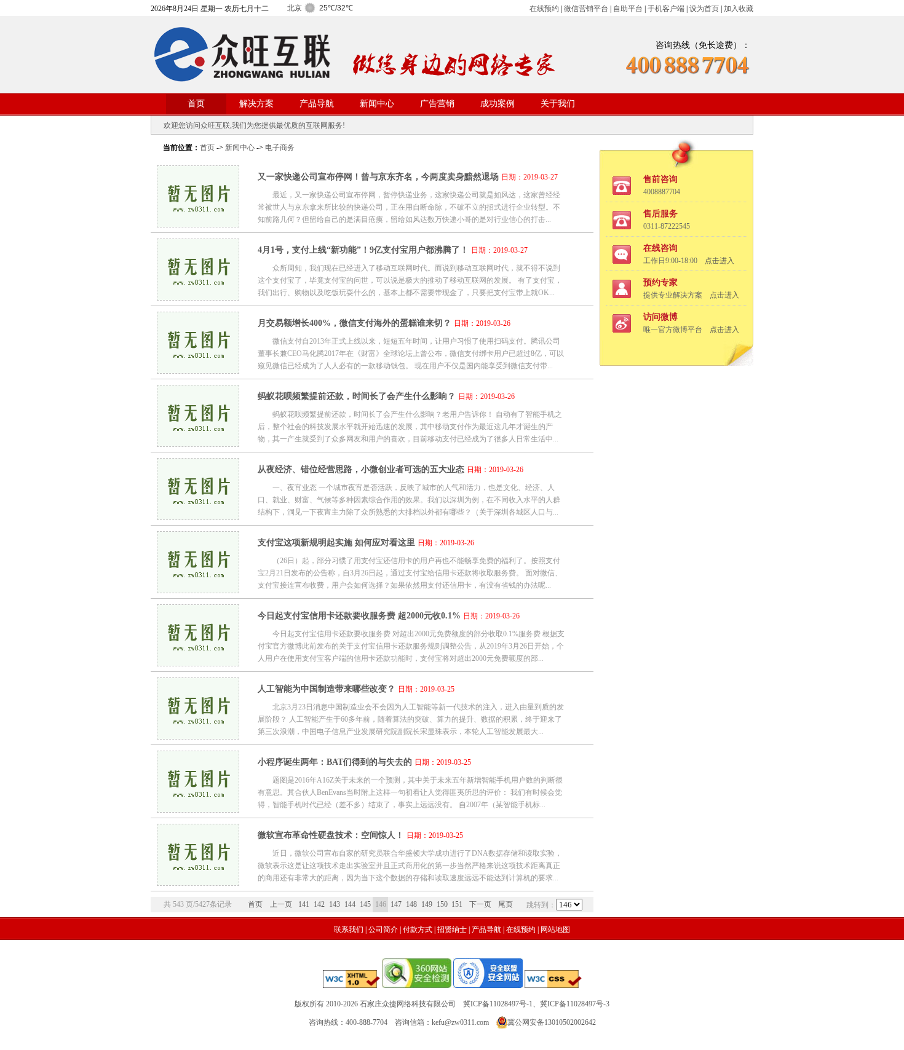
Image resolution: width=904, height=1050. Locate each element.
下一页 (480, 904)
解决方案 (256, 103)
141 (303, 904)
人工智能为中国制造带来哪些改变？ (326, 688)
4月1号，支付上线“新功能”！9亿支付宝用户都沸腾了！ (363, 250)
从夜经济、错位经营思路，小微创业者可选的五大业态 (361, 469)
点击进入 (719, 260)
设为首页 (704, 8)
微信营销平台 (586, 8)
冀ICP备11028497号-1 (498, 1004)
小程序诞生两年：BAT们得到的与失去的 (335, 762)
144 (349, 904)
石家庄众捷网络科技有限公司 (408, 1004)
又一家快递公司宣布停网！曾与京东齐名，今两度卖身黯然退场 (378, 176)
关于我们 (558, 103)
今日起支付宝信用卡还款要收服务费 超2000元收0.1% (359, 615)
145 (365, 904)
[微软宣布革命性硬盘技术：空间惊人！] (198, 882)
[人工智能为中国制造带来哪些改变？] (198, 736)
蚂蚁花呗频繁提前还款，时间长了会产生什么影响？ (357, 396)
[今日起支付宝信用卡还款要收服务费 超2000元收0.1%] (198, 663)
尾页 (505, 904)
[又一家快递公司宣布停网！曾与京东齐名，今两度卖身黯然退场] (198, 224)
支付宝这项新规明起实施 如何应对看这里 (336, 542)
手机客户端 (666, 8)
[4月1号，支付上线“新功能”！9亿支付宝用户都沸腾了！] (198, 297)
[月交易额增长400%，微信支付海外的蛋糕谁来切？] (198, 370)
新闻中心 (377, 103)
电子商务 (280, 147)
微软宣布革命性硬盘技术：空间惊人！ (331, 835)
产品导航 (316, 103)
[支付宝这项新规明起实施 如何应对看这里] (198, 590)
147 (396, 904)
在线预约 (544, 8)
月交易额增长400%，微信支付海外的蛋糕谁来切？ (354, 323)
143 (334, 904)
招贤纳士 (452, 929)
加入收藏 (738, 8)
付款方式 (417, 929)
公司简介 (383, 929)
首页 (196, 103)
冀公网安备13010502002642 (551, 1022)
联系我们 (348, 929)
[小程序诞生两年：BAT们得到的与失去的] (198, 809)
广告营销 (437, 103)
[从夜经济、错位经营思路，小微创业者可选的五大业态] (198, 516)
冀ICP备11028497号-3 (574, 1004)
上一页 (281, 904)
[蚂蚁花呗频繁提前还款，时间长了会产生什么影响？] (198, 443)
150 (442, 904)
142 (319, 904)
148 (411, 904)
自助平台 (628, 8)
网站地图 (555, 929)
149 (426, 904)
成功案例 (497, 103)
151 (456, 904)
